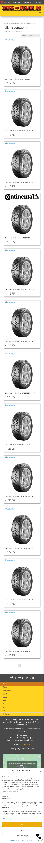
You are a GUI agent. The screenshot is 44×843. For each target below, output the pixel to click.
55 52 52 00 (25, 744)
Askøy (5, 697)
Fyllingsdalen (7, 690)
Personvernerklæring (27, 840)
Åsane (5, 687)
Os (4, 711)
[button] (41, 772)
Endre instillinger (22, 836)
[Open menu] (40, 13)
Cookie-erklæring (15, 840)
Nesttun (5, 684)
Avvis (22, 830)
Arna (4, 704)
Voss (4, 707)
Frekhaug (6, 714)
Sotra (4, 700)
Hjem (6, 23)
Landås (5, 694)
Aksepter (22, 824)
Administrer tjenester (9, 819)
